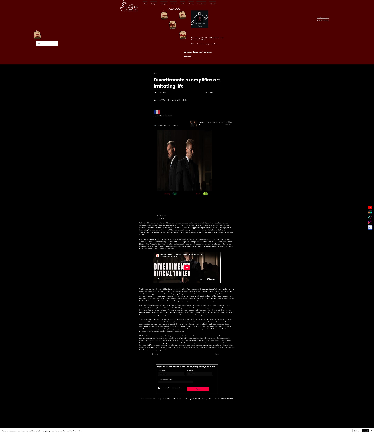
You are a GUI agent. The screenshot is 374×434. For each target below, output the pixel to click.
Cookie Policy (166, 399)
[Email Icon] (370, 227)
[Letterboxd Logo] (370, 212)
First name (161, 370)
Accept (365, 431)
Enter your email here (165, 379)
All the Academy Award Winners (323, 19)
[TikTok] (370, 217)
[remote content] (187, 267)
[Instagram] (370, 222)
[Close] (371, 430)
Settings (356, 431)
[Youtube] (370, 207)
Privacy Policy (157, 399)
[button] (153, 3)
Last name (190, 370)
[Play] (199, 125)
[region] (175, 196)
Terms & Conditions (146, 399)
